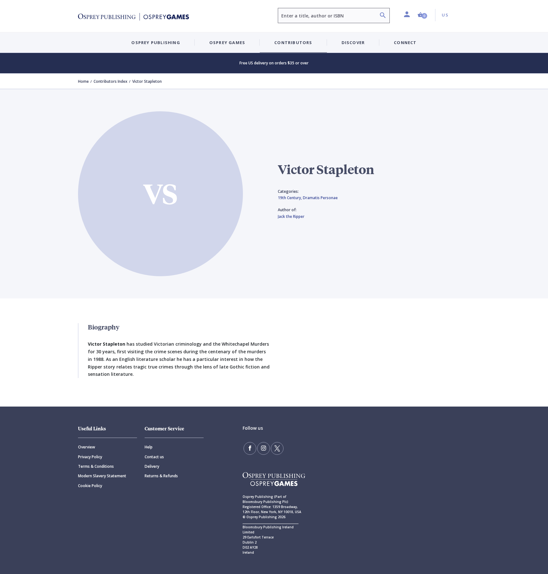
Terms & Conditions (96, 466)
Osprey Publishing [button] (155, 42)
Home (83, 81)
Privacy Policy (90, 457)
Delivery (152, 466)
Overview (86, 447)
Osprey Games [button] (227, 42)
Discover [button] (353, 42)
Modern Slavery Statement (102, 476)
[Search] (383, 16)
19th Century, (290, 197)
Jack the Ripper (291, 216)
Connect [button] (405, 42)
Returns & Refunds (161, 476)
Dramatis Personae (320, 197)
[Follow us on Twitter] (277, 448)
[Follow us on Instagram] (263, 448)
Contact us (154, 457)
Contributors (293, 42)
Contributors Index (110, 81)
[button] (422, 15)
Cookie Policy (90, 485)
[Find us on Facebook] (250, 448)
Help (149, 447)
